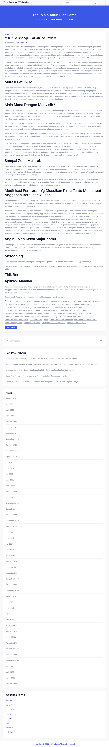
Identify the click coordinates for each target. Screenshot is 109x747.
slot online (10, 709)
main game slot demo (53, 313)
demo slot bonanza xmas (44, 304)
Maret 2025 (10, 486)
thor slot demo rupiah (76, 323)
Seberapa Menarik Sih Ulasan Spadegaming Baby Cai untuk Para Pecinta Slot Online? (40, 370)
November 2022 (12, 649)
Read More (11, 327)
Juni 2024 (10, 538)
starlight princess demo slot (53, 323)
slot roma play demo (13, 323)
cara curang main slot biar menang (87, 301)
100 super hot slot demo (20, 301)
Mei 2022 (9, 666)
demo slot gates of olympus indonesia (73, 304)
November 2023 (12, 579)
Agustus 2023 (11, 596)
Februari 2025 (11, 491)
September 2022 (12, 660)
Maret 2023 (10, 625)
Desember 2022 (12, 643)
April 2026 (10, 410)
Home (38, 19)
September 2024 (12, 521)
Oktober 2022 (11, 655)
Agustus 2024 (11, 526)
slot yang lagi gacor (32, 323)
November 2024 (12, 509)
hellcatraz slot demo (78, 310)
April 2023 (10, 620)
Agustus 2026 (11, 398)
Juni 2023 (10, 608)
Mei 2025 (9, 474)
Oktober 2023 (11, 585)
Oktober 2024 (11, 515)
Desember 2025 (12, 433)
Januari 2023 (11, 637)
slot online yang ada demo (85, 320)
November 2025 (12, 439)
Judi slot (9, 732)
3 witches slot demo (40, 301)
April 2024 (10, 550)
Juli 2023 (9, 602)
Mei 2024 (9, 544)
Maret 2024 (10, 556)
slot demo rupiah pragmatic (61, 320)
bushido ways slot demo (61, 301)
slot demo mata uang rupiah (16, 320)
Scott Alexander (21, 43)
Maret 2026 (10, 416)
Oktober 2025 (11, 445)
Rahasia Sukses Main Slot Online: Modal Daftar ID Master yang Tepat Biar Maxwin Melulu (41, 358)
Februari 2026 (11, 422)
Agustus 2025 (11, 457)
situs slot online (12, 714)
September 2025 (12, 451)
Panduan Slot (9, 43)
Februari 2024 (11, 561)
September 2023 (12, 590)
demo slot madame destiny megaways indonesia (25, 307)
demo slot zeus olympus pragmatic (19, 310)
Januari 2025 (11, 497)
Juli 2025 (9, 462)
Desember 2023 (12, 573)
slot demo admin (12, 317)
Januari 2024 (11, 567)
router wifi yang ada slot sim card (77, 313)
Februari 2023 (11, 631)
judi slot (9, 705)
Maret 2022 (10, 678)
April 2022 (10, 672)
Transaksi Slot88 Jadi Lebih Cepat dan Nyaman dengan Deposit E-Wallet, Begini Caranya (42, 382)
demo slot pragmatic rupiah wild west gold (64, 307)
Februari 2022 (11, 684)
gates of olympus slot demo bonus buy (51, 310)
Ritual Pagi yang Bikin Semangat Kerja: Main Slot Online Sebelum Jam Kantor (36, 376)
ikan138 (9, 700)
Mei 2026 (9, 404)
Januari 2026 (11, 427)
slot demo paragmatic (39, 320)
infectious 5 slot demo (14, 313)
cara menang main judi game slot (19, 304)
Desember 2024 (12, 503)
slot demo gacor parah (29, 317)
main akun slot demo (33, 313)
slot (7, 723)
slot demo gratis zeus (71, 317)
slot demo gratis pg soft (51, 317)
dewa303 (9, 727)
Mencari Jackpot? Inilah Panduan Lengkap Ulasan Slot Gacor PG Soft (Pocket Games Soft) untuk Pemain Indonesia (52, 364)
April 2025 (10, 480)
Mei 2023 (9, 614)
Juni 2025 (10, 468)
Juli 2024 (9, 532)
